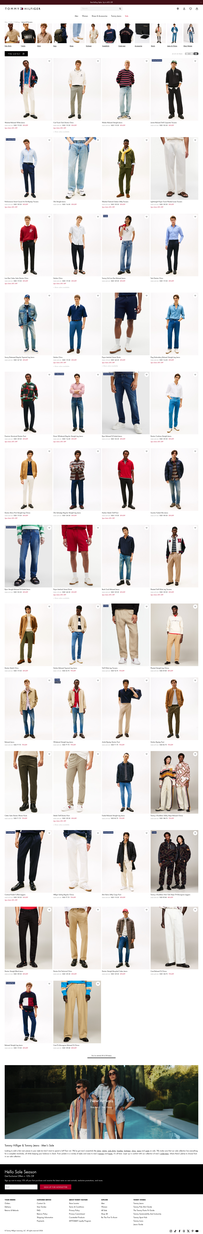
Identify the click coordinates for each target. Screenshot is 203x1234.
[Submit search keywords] (120, 8)
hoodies (120, 1151)
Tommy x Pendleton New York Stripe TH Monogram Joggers (170, 894)
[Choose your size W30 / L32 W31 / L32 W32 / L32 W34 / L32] (126, 479)
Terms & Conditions (76, 1207)
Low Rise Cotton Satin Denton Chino (16, 278)
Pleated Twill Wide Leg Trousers (161, 589)
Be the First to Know (109, 1217)
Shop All (104, 1214)
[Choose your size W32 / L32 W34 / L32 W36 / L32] (126, 938)
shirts (99, 1151)
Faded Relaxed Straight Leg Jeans (113, 815)
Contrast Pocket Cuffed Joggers (15, 894)
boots (110, 1154)
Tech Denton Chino (157, 278)
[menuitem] (179, 8)
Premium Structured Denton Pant (15, 436)
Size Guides (41, 1207)
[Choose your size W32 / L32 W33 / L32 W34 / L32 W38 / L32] (174, 635)
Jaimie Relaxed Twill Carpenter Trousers (164, 122)
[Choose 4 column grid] (196, 54)
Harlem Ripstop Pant (157, 742)
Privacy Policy (74, 1210)
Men (6, 22)
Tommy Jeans (138, 1203)
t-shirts (104, 1151)
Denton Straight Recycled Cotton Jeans (114, 971)
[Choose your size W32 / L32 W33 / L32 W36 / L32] (28, 89)
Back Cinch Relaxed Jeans (110, 589)
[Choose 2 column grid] (187, 54)
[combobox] (101, 9)
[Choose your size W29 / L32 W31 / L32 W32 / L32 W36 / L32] (174, 708)
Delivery (8, 1207)
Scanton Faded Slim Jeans (159, 513)
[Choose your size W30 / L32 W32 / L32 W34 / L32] (77, 245)
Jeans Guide (138, 1224)
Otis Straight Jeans (59, 201)
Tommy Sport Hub (140, 1217)
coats (147, 1151)
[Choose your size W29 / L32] (174, 168)
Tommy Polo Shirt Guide (142, 1207)
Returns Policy (42, 1214)
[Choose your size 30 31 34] (126, 708)
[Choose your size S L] (77, 556)
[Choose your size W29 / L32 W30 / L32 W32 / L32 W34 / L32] (77, 479)
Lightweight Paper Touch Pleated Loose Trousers (166, 201)
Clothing (17, 22)
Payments (40, 1221)
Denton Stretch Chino (12, 668)
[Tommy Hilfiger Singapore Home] (29, 8)
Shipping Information (45, 1217)
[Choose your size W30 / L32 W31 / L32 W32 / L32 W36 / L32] (126, 89)
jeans (139, 1151)
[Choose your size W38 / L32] (28, 479)
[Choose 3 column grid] (191, 54)
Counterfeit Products (77, 1217)
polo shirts (112, 1151)
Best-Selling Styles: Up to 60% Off (101, 2)
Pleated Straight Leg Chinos (160, 668)
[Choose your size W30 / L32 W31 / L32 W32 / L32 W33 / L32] (126, 168)
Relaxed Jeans (9, 742)
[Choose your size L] (77, 861)
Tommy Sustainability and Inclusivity (147, 1214)
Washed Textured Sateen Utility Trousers (115, 201)
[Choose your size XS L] (174, 782)
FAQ (38, 1210)
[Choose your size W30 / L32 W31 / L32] (77, 635)
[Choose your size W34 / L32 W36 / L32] (28, 245)
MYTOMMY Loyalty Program (80, 1221)
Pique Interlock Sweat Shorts (111, 357)
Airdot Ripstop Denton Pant (111, 742)
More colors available (61, 132)
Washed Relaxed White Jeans (15, 122)
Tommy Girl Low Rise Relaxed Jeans (113, 278)
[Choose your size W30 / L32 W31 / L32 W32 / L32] (28, 403)
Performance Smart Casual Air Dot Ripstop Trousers (21, 201)
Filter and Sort (14, 54)
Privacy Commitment (77, 1214)
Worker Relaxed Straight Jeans (112, 122)
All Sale (104, 1210)
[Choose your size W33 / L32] (174, 245)
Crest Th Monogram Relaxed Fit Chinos (66, 1045)
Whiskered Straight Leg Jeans (63, 742)
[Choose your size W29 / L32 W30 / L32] (174, 479)
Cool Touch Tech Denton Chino (63, 122)
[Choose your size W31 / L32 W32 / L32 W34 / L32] (77, 89)
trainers (101, 1154)
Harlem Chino (57, 278)
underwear (164, 1154)
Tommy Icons (138, 1221)
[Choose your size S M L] (126, 324)
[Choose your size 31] (77, 1012)
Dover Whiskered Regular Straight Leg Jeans (68, 436)
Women (104, 1207)
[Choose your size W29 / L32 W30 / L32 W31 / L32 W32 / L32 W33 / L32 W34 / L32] (126, 782)
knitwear (127, 1151)
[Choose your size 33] (174, 938)
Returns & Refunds (12, 1210)
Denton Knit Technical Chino (62, 971)
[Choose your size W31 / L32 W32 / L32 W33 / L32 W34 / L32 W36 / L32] (126, 556)
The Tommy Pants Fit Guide (143, 1210)
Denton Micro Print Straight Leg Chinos (17, 513)
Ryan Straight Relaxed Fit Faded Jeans (17, 589)
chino (134, 1151)
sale (11, 22)
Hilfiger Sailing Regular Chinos (63, 894)
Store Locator (74, 1203)
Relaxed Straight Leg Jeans (14, 1045)
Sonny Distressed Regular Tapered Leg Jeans (19, 357)
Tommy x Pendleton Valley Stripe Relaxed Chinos (167, 815)
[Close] (201, 2)
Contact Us (41, 1203)
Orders (7, 1203)
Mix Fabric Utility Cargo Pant (111, 894)
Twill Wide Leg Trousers (109, 668)
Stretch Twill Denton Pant (61, 815)
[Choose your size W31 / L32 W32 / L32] (28, 635)
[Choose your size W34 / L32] (174, 403)
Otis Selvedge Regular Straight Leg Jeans (67, 513)
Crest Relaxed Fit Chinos (159, 971)
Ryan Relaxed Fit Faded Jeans (112, 436)
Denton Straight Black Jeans (14, 971)
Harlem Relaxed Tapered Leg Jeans (65, 668)
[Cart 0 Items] (196, 9)
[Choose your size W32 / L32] (77, 168)
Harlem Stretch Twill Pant (110, 513)
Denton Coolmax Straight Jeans (161, 436)
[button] (76, 16)
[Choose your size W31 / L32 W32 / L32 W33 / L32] (77, 324)
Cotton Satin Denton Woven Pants (16, 815)
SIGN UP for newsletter (55, 1187)
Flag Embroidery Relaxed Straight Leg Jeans (165, 357)
